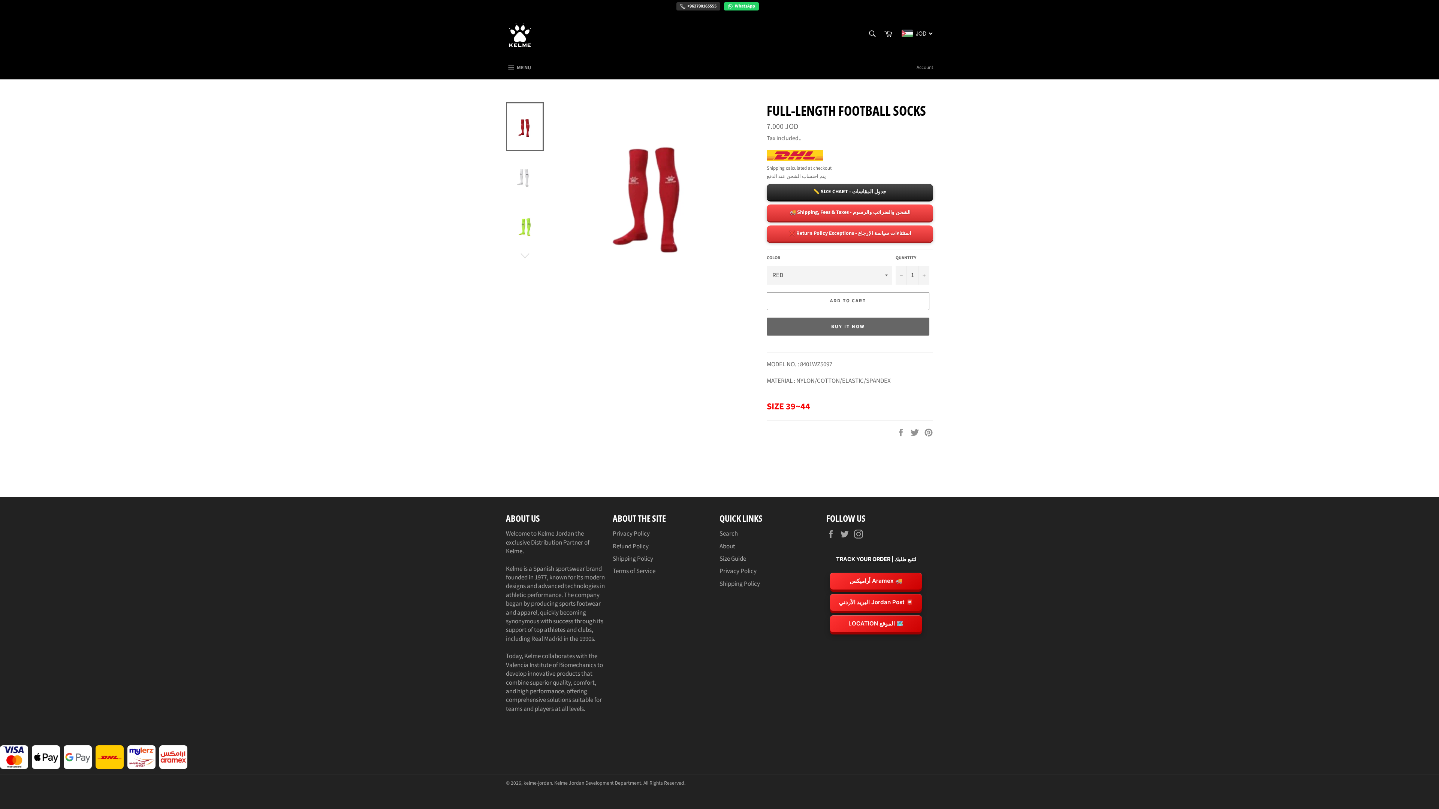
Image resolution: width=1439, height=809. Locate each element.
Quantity (906, 258)
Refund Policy (631, 546)
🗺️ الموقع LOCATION (875, 623)
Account (925, 67)
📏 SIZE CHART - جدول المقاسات (850, 192)
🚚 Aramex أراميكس (876, 580)
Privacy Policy (631, 533)
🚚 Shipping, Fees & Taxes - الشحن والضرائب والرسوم (850, 212)
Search (729, 533)
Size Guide (733, 558)
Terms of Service (634, 571)
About (727, 546)
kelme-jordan (538, 783)
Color (773, 258)
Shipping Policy (633, 558)
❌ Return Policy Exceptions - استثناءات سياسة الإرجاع (850, 233)
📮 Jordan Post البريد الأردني (876, 602)
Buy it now (848, 326)
